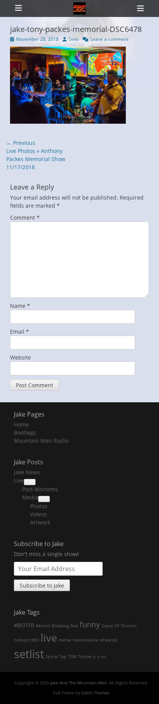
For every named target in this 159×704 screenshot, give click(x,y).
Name (20, 305)
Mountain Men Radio (41, 440)
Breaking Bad (65, 625)
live (49, 638)
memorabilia (85, 640)
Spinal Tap (56, 656)
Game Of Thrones (119, 625)
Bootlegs (25, 432)
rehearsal (108, 640)
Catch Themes (95, 693)
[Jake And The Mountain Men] (79, 8)
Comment (25, 217)
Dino (74, 39)
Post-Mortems (40, 489)
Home (21, 424)
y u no (99, 656)
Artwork (40, 522)
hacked (21, 640)
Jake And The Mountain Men (78, 683)
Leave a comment (109, 39)
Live (19, 480)
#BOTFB (24, 625)
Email (19, 331)
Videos (38, 514)
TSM (72, 656)
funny (90, 624)
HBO (34, 640)
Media (30, 497)
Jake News (27, 472)
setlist (29, 654)
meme (65, 640)
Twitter (85, 656)
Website (20, 357)
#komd (43, 625)
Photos (38, 506)
